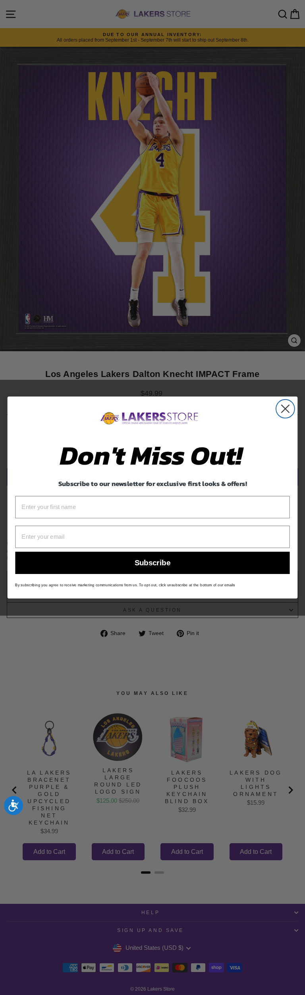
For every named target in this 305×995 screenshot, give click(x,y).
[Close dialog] (285, 409)
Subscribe (152, 563)
